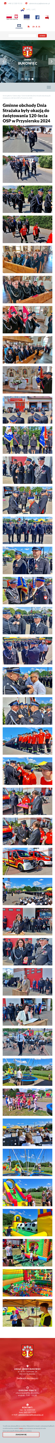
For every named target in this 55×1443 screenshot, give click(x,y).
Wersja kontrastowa (28, 27)
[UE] (27, 19)
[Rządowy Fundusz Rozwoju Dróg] (12, 19)
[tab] (22, 79)
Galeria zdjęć (17, 96)
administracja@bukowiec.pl (39, 3)
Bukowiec (27, 61)
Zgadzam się (21, 1435)
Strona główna (7, 96)
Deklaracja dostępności (27, 1378)
